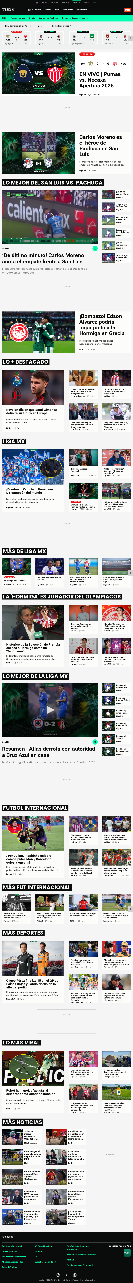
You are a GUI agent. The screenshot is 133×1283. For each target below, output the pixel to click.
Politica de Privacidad (12, 1246)
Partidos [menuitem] (36, 10)
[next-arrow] (130, 38)
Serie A (74, 875)
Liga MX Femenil (13, 508)
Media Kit (39, 1251)
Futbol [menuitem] (57, 10)
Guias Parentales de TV (45, 1262)
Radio (86, 2)
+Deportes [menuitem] (68, 10)
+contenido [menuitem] (82, 10)
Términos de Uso (9, 1251)
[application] (50, 710)
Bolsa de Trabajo (9, 1267)
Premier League (78, 396)
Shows (44, 2)
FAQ (36, 1257)
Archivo (70, 1260)
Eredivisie (107, 921)
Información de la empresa (14, 1257)
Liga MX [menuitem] (47, 10)
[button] (50, 710)
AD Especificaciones (44, 1246)
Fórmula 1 (10, 999)
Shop (95, 2)
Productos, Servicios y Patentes (81, 1255)
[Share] (95, 248)
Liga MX (74, 509)
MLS (26, 1163)
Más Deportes (110, 429)
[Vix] (127, 10)
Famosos (65, 2)
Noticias (54, 2)
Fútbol (9, 428)
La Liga (107, 396)
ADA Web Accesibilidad (12, 1262)
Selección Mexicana (75, 475)
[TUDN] (8, 10)
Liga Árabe (75, 429)
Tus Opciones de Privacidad (80, 1265)
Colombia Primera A (108, 875)
